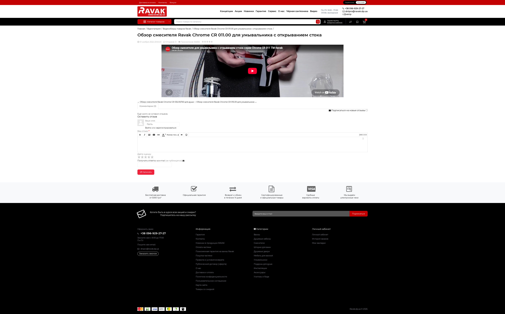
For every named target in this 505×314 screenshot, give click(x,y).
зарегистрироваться (166, 128)
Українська (349, 2)
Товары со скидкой (205, 289)
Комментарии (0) (148, 106)
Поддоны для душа (263, 264)
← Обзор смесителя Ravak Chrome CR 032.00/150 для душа (165, 102)
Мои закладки (319, 243)
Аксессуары (259, 272)
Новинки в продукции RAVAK (210, 243)
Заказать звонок (148, 253)
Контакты (162, 2)
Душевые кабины (262, 239)
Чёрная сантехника (297, 11)
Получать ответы (146, 160)
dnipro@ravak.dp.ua (149, 249)
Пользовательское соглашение (211, 281)
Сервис (272, 11)
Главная (141, 29)
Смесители (259, 243)
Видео (313, 11)
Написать (147, 172)
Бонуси (173, 2)
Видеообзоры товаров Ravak (177, 29)
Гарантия (261, 11)
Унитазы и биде (261, 277)
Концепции (226, 11)
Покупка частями (204, 255)
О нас (281, 11)
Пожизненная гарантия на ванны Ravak (215, 251)
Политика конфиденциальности (211, 277)
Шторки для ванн (262, 247)
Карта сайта (201, 285)
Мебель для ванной (263, 255)
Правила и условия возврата (210, 260)
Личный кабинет (320, 234)
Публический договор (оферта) (211, 264)
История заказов (320, 239)
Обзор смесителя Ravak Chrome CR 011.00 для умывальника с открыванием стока (232, 29)
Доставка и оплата (147, 2)
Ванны (257, 234)
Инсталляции (260, 268)
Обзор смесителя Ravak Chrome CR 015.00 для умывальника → (226, 102)
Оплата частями (203, 247)
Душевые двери (262, 251)
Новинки (249, 11)
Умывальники (260, 260)
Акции (238, 11)
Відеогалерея (154, 29)
